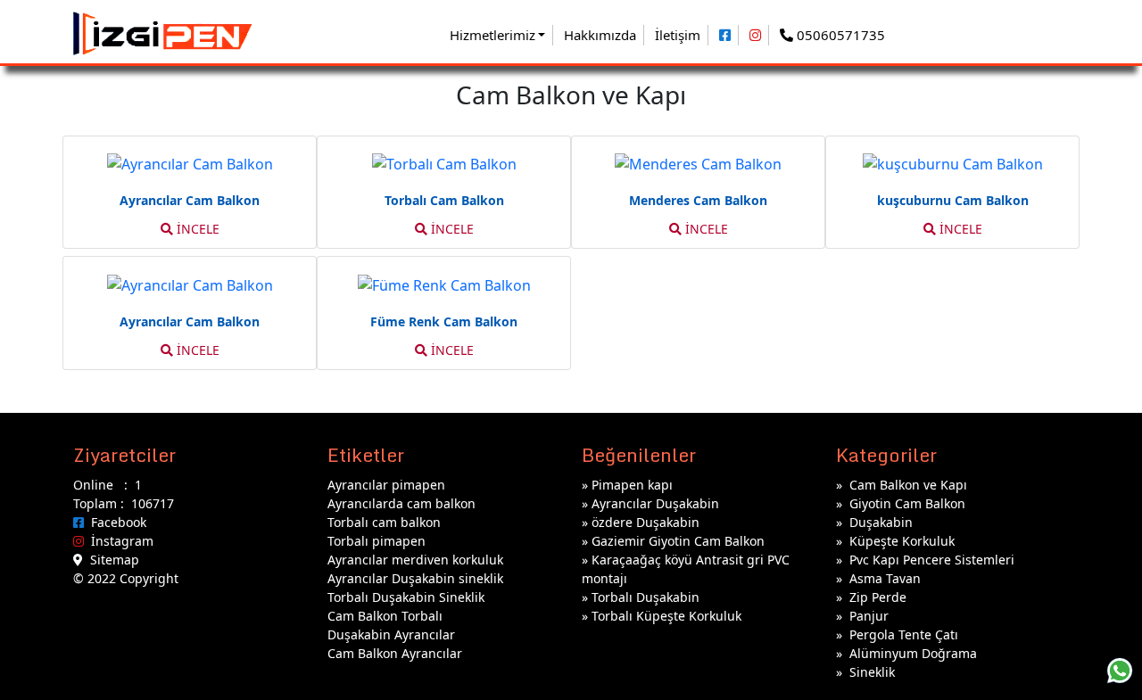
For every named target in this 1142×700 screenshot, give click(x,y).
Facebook (115, 522)
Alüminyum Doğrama (913, 653)
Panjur (869, 615)
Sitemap (111, 559)
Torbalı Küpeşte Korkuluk (666, 615)
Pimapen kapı (632, 484)
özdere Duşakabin (645, 522)
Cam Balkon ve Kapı (908, 484)
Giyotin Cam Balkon (907, 503)
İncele (196, 228)
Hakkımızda (600, 35)
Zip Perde (877, 597)
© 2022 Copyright (125, 578)
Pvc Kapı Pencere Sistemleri (931, 559)
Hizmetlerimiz (492, 35)
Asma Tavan (885, 578)
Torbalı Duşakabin (645, 597)
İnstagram (118, 540)
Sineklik (872, 671)
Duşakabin (881, 522)
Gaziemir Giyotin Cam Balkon (678, 540)
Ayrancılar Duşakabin (655, 503)
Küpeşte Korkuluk (902, 540)
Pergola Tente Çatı (903, 634)
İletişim (677, 35)
